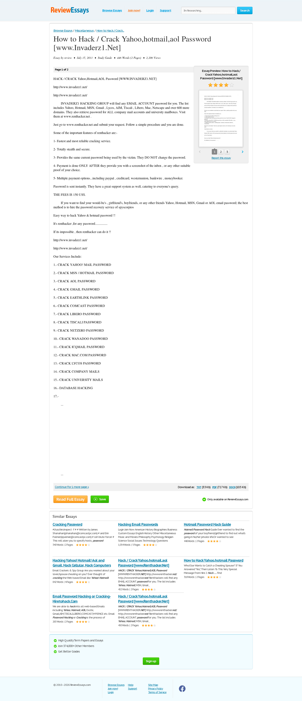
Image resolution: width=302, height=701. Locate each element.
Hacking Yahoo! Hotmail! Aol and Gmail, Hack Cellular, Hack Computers (82, 563)
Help (130, 685)
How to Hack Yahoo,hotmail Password (213, 560)
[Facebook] (182, 691)
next (243, 151)
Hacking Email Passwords (138, 524)
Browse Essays (112, 10)
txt (198, 486)
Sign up (151, 661)
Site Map (153, 685)
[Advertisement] (151, 439)
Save (102, 499)
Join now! (134, 10)
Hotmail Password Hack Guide (207, 524)
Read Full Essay (70, 499)
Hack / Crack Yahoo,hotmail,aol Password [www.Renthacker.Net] (143, 563)
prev (200, 151)
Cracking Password (67, 524)
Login (150, 10)
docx (232, 486)
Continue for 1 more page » (72, 487)
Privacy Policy (155, 688)
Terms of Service (157, 692)
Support (165, 10)
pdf (214, 486)
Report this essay (221, 158)
